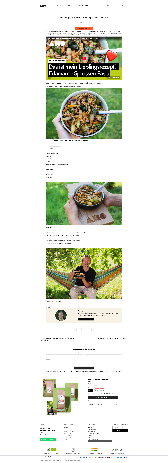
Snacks (82, 9)
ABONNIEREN (120, 430)
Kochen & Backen (116, 9)
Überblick (42, 9)
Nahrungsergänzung (63, 9)
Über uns (66, 427)
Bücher (122, 9)
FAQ (65, 429)
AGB (89, 437)
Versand (90, 427)
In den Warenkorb (107, 393)
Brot (50, 9)
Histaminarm (93, 9)
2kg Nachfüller (96, 390)
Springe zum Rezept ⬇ (84, 28)
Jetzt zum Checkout (103, 397)
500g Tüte (90, 390)
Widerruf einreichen (100, 441)
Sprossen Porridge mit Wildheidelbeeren (84, 31)
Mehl (74, 9)
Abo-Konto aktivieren (69, 431)
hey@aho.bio (43, 434)
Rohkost (109, 9)
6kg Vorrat (102, 390)
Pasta (56, 9)
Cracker (87, 9)
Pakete (126, 9)
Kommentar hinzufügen (84, 368)
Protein (78, 9)
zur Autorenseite (86, 319)
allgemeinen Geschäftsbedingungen (87, 371)
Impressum (90, 435)
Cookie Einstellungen (93, 439)
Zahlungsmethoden (92, 429)
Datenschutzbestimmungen (107, 371)
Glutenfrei (99, 9)
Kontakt (66, 439)
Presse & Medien (68, 437)
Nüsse (70, 9)
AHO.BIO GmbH (46, 460)
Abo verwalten (67, 433)
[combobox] (111, 5)
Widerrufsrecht (91, 431)
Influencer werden (68, 435)
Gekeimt (104, 9)
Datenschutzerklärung (93, 433)
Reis (53, 9)
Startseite (81, 14)
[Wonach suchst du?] (104, 5)
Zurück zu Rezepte (85, 330)
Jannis (90, 22)
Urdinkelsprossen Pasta (61, 34)
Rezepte (87, 14)
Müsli (46, 9)
